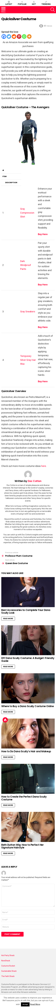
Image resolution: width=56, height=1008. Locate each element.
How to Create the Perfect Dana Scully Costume (24, 798)
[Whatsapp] (24, 36)
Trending (46, 4)
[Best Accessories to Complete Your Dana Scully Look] (28, 592)
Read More (8, 618)
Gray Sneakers (27, 311)
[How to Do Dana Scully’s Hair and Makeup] (28, 734)
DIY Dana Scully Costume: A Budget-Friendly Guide (27, 659)
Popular (22, 4)
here (43, 466)
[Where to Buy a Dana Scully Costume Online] (28, 688)
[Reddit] (14, 36)
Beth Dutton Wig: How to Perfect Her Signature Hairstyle (22, 846)
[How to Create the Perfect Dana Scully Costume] (28, 779)
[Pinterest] (19, 36)
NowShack (5, 961)
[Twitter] (9, 36)
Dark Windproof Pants (25, 265)
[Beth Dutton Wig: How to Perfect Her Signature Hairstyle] (28, 827)
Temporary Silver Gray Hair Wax (28, 360)
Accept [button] (25, 1004)
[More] (29, 36)
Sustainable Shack (9, 971)
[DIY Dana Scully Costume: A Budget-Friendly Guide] (28, 640)
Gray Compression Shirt (27, 212)
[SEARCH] (53, 9)
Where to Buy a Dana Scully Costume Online (27, 706)
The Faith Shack (7, 976)
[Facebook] (4, 36)
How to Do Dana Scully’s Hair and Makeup (26, 751)
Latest (8, 4)
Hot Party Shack (7, 955)
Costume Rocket (8, 966)
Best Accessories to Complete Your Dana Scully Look (25, 611)
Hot (34, 4)
